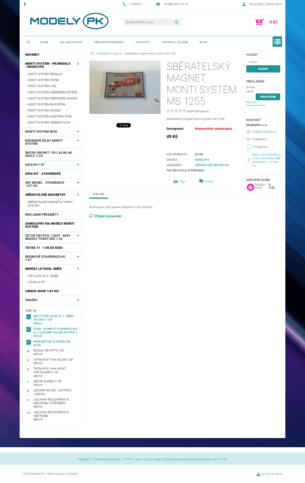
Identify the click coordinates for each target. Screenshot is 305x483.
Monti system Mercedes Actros (52, 92)
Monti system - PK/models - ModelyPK (48, 65)
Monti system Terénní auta (49, 122)
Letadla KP (36, 282)
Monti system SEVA (41, 131)
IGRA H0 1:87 (35, 164)
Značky (31, 300)
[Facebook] (25, 4)
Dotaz (209, 181)
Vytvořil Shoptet (271, 474)
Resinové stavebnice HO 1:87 (45, 258)
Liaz (147, 459)
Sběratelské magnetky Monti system (51, 203)
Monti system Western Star (50, 116)
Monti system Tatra (43, 80)
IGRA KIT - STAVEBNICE (43, 173)
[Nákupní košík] (250, 187)
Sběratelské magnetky (45, 194)
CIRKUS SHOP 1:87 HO (42, 291)
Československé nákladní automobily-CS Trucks (195, 459)
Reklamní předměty (42, 214)
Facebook (84, 459)
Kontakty (143, 42)
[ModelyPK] (69, 21)
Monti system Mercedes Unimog (53, 98)
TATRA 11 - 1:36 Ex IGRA (44, 247)
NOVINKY (32, 54)
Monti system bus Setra (47, 104)
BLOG (203, 42)
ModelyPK (202, 159)
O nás (44, 42)
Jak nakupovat (71, 42)
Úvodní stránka (28, 42)
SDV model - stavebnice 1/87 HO (44, 184)
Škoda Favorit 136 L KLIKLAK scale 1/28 (48, 154)
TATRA (127, 459)
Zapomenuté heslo (256, 105)
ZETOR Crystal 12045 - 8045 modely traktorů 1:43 (47, 237)
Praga (157, 459)
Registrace (274, 4)
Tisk (182, 181)
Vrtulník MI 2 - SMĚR (43, 276)
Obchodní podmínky (109, 42)
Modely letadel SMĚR (43, 268)
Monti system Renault (45, 74)
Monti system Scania (44, 110)
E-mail (250, 87)
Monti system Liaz (42, 86)
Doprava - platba (175, 42)
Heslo (250, 91)
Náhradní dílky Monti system (43, 142)
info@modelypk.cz (264, 131)
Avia (138, 459)
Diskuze (98, 194)
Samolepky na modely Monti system (49, 225)
